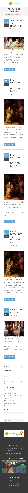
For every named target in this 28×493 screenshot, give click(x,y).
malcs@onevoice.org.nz (14, 440)
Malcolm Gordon (9, 403)
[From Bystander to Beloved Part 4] (14, 112)
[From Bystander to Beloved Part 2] (14, 264)
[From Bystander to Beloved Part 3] (14, 187)
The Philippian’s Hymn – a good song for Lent (14, 381)
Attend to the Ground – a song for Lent (12, 383)
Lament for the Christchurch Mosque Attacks (13, 378)
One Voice (8, 14)
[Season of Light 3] (14, 328)
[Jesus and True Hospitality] (14, 43)
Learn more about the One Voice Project (14, 453)
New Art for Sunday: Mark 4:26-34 (15, 400)
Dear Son (6, 376)
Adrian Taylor (15, 32)
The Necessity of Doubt (9, 374)
